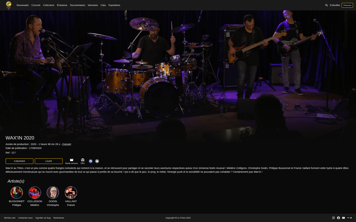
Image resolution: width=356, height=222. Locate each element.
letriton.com (9, 217)
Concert (66, 144)
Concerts (35, 5)
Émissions (62, 5)
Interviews (93, 5)
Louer (48, 161)
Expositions (114, 5)
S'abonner (19, 161)
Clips (103, 5)
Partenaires (58, 217)
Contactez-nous (25, 217)
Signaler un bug (43, 217)
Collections (48, 5)
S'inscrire (347, 5)
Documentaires (77, 5)
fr (348, 217)
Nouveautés (23, 5)
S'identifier (335, 5)
